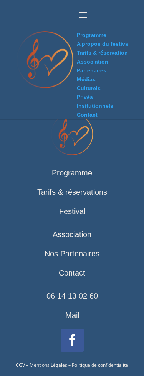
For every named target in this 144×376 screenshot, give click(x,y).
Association (72, 234)
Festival (72, 211)
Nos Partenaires (72, 253)
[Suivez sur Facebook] (72, 340)
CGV (20, 365)
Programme (72, 173)
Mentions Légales (48, 365)
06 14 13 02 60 (72, 296)
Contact (72, 273)
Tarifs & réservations (72, 192)
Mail (72, 315)
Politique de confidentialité (100, 365)
